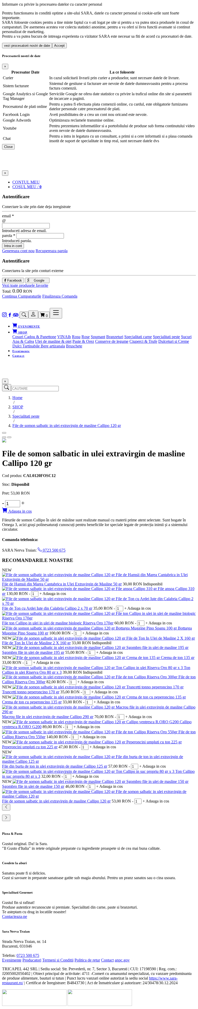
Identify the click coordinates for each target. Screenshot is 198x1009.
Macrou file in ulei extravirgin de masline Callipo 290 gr (47, 716)
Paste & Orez (83, 341)
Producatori (31, 960)
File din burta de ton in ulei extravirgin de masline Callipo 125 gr (54, 766)
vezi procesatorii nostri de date (27, 45)
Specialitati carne (138, 337)
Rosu (76, 337)
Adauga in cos (19, 511)
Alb (68, 337)
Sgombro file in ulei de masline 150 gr (33, 786)
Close (8, 147)
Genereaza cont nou (18, 251)
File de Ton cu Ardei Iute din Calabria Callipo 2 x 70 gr (47, 608)
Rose (85, 337)
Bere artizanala (53, 346)
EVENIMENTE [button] (28, 326)
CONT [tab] (26, 182)
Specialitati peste (166, 337)
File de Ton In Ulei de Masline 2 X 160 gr (36, 643)
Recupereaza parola (52, 251)
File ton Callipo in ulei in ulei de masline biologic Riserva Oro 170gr (57, 623)
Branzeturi (114, 337)
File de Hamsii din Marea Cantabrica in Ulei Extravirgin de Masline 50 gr (62, 584)
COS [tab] (27, 187)
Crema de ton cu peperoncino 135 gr (32, 702)
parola (8, 235)
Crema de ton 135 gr (177, 657)
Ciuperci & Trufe (143, 341)
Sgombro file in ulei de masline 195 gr (33, 652)
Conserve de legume (111, 341)
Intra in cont (13, 246)
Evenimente (21, 351)
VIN (61, 337)
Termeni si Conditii (57, 960)
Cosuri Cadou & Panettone (34, 337)
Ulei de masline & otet (53, 341)
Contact (18, 355)
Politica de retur (87, 960)
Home (17, 397)
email (8, 216)
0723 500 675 (53, 550)
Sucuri (186, 337)
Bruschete (74, 346)
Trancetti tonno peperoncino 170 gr (30, 692)
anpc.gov (122, 960)
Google (38, 280)
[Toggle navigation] (56, 313)
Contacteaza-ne (14, 916)
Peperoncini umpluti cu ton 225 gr (29, 747)
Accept (59, 45)
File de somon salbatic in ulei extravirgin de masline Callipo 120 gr (56, 801)
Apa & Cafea (23, 341)
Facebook (14, 280)
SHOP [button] (22, 332)
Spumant (98, 337)
